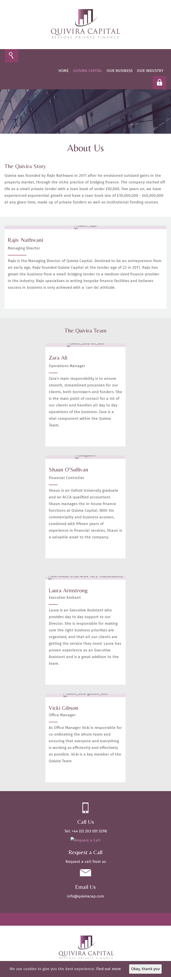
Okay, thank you (145, 969)
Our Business (119, 70)
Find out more (108, 969)
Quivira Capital (87, 70)
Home (63, 70)
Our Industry (150, 70)
